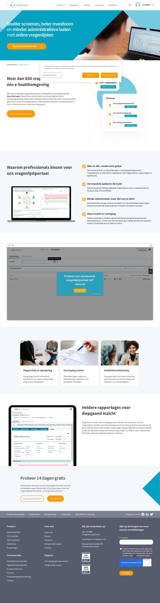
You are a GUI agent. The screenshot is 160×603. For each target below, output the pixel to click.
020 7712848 (87, 531)
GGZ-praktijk (12, 536)
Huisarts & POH (13, 532)
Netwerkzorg (50, 514)
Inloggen (146, 4)
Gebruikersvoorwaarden (17, 561)
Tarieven (87, 5)
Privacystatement (14, 569)
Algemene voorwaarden (17, 565)
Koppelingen (12, 547)
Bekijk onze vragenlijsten (21, 114)
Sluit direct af (55, 498)
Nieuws (47, 536)
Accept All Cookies (109, 75)
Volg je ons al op (133, 514)
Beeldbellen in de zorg (85, 514)
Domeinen (73, 5)
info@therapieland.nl (91, 534)
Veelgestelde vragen (53, 544)
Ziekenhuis (11, 544)
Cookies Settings (50, 75)
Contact (47, 547)
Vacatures (48, 540)
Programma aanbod (15, 514)
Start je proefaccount (24, 46)
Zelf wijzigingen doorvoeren (56, 561)
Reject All (90, 75)
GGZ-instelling (13, 540)
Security (10, 572)
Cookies (10, 580)
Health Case (34, 514)
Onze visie (48, 532)
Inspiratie (112, 5)
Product (60, 5)
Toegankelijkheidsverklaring (19, 576)
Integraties (66, 514)
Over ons (98, 5)
